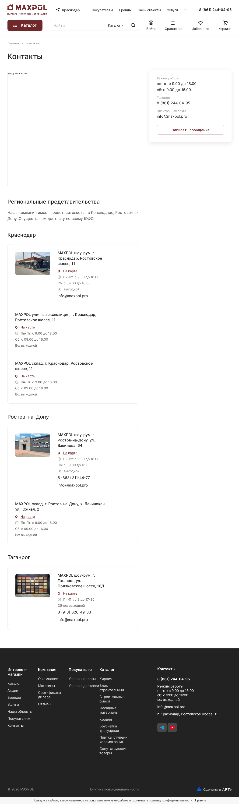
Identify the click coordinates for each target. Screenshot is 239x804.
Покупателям (18, 718)
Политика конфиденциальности (113, 789)
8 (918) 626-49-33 (74, 612)
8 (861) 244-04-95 (215, 10)
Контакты (15, 725)
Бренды (14, 697)
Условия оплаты (82, 679)
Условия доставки (84, 686)
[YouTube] (172, 727)
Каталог (14, 683)
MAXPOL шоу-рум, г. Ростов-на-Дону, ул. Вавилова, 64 (76, 440)
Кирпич (105, 679)
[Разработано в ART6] (212, 789)
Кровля (105, 719)
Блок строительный (111, 687)
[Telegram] (162, 727)
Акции (12, 690)
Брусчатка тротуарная (109, 728)
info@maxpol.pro (73, 295)
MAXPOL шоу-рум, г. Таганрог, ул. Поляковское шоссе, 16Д (81, 580)
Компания (47, 669)
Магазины (46, 686)
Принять (201, 800)
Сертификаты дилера (49, 694)
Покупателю (80, 669)
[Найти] (133, 25)
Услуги (13, 704)
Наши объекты (19, 711)
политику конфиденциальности (170, 800)
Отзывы (44, 704)
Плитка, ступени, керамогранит (113, 739)
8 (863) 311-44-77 (74, 477)
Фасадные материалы (108, 710)
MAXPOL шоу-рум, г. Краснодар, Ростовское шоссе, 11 (80, 258)
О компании (48, 679)
